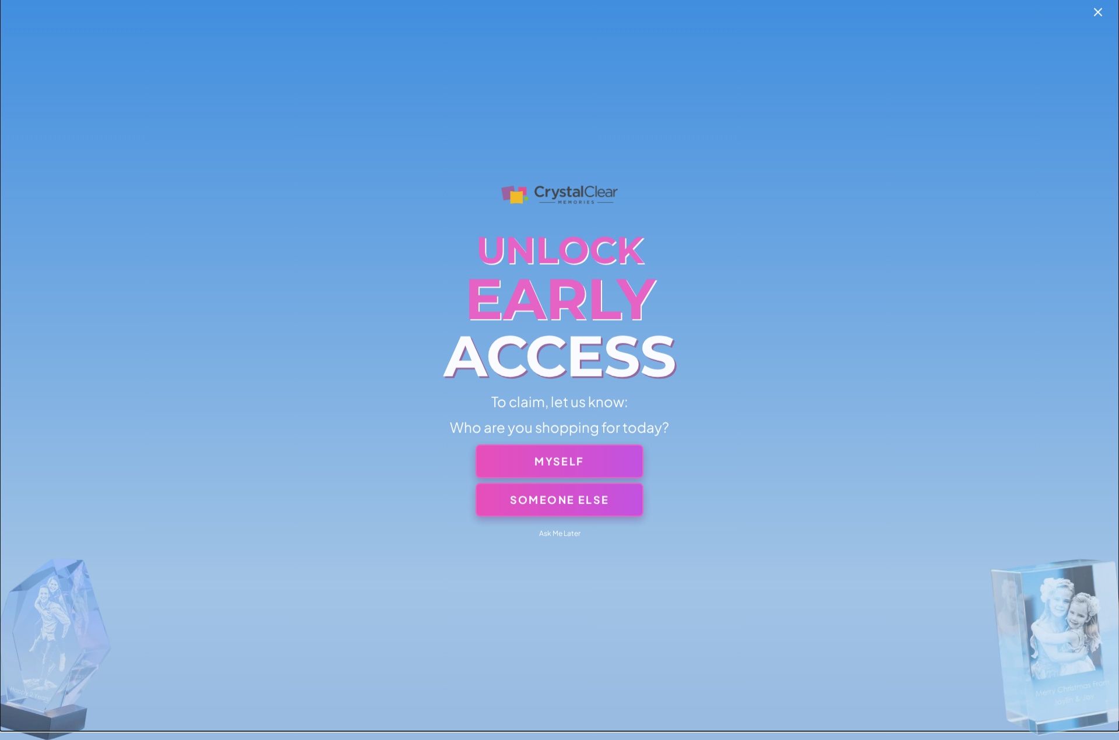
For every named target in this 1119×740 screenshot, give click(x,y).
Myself (559, 460)
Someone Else (560, 499)
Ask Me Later (559, 532)
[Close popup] (1098, 12)
